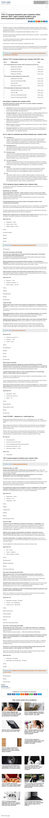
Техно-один (5, 2)
